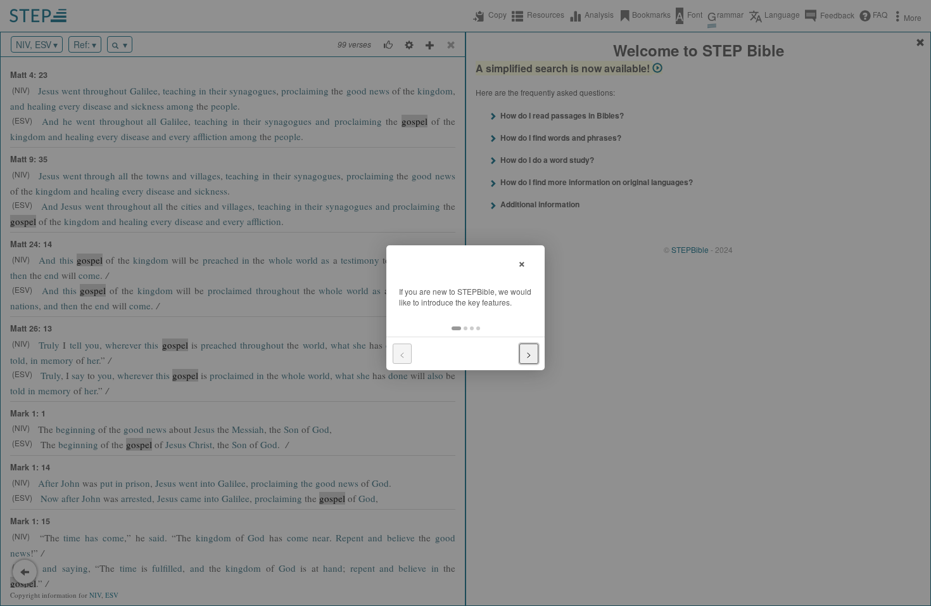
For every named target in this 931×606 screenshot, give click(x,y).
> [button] (528, 353)
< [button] (402, 353)
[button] (456, 328)
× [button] (522, 262)
